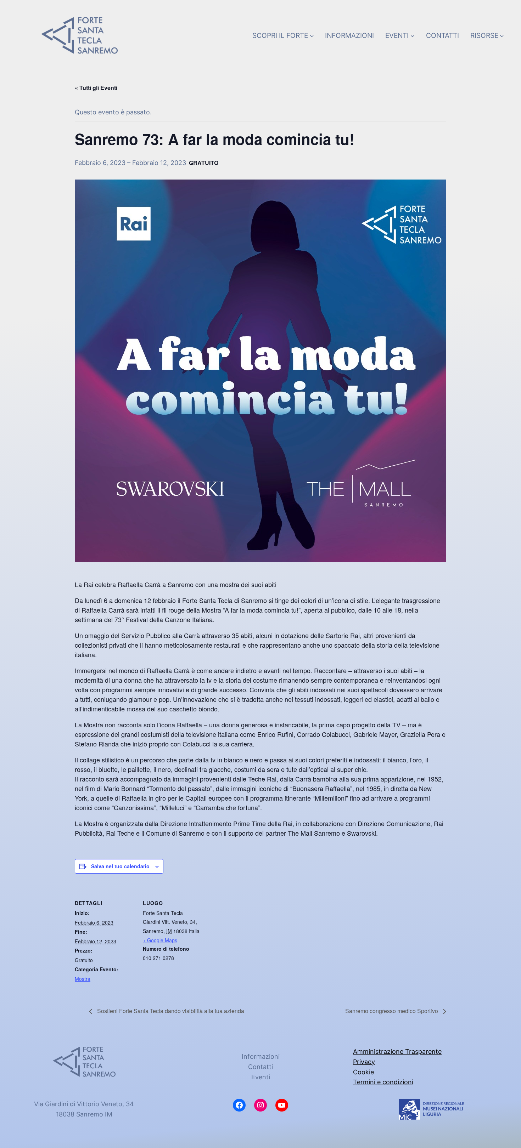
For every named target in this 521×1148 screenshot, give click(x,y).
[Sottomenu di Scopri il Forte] (312, 35)
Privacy (364, 1061)
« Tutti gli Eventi (96, 88)
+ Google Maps (160, 940)
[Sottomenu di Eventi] (412, 35)
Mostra (82, 978)
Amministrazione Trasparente (397, 1051)
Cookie (363, 1072)
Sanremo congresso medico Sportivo (392, 1011)
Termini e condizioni (383, 1082)
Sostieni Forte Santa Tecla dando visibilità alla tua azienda (170, 1011)
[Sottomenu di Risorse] (502, 35)
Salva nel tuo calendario (120, 866)
